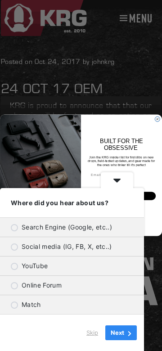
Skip (92, 332)
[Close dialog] (157, 119)
